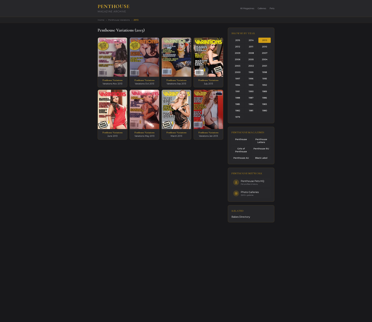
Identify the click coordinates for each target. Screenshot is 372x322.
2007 (264, 53)
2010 (264, 46)
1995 (264, 78)
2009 (237, 53)
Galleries (262, 8)
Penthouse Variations (119, 20)
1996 (251, 78)
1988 (237, 97)
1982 (237, 110)
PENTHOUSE (114, 6)
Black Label (261, 158)
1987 (251, 97)
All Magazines (247, 8)
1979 (237, 117)
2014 (251, 40)
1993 (251, 85)
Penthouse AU (241, 158)
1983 (264, 104)
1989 (264, 91)
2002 (251, 66)
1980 (264, 110)
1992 (264, 85)
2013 (264, 40)
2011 (251, 46)
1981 (251, 110)
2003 (237, 66)
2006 (237, 59)
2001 (264, 66)
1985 (237, 104)
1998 (264, 72)
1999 (251, 72)
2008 (251, 53)
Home (101, 20)
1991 (237, 91)
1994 (237, 85)
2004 (264, 59)
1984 (251, 104)
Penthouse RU (261, 148)
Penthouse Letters (261, 141)
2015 (237, 40)
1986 (264, 97)
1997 (237, 78)
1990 (251, 91)
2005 (251, 59)
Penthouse (241, 139)
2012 (237, 46)
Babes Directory (240, 216)
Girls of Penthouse (241, 150)
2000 (237, 72)
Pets (272, 8)
